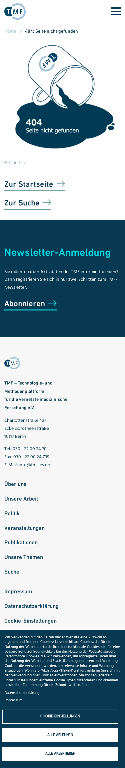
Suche (11, 571)
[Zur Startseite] (17, 11)
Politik (12, 513)
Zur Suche (22, 202)
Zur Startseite (28, 183)
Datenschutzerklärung (31, 606)
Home (10, 31)
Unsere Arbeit (21, 498)
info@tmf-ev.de (34, 465)
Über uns (15, 484)
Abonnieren (24, 303)
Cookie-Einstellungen (30, 620)
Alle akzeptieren (60, 754)
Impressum (18, 591)
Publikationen (21, 542)
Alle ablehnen (60, 735)
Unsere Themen (23, 557)
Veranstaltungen (24, 528)
